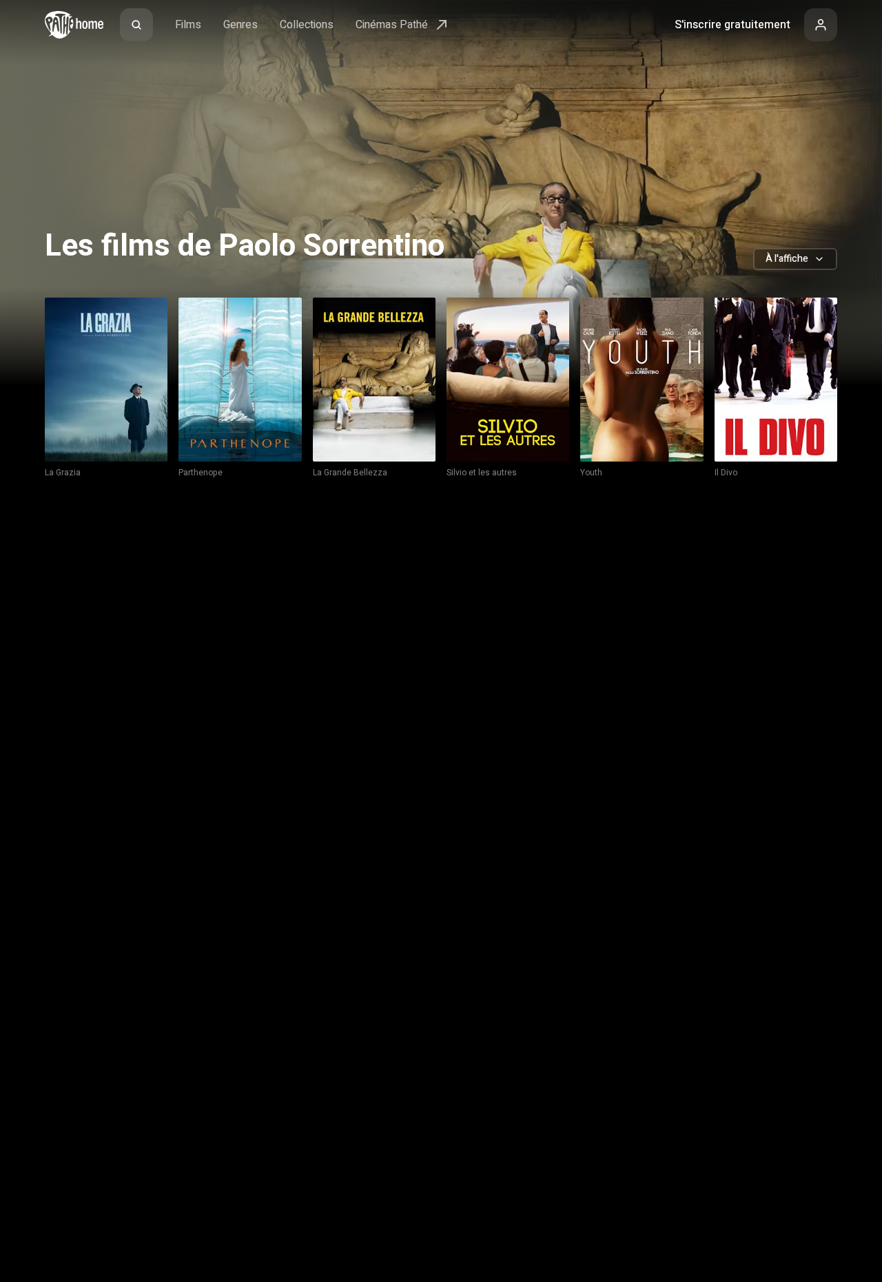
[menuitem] (136, 24)
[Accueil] (74, 25)
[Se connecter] (820, 24)
